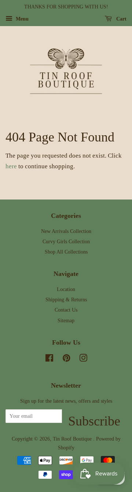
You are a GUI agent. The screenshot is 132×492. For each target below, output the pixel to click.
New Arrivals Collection (66, 231)
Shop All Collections (66, 252)
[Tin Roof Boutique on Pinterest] (66, 359)
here (11, 166)
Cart (120, 19)
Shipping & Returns (66, 299)
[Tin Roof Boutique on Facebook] (49, 359)
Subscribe (94, 418)
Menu (21, 19)
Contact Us (66, 310)
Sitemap (66, 320)
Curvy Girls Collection (66, 241)
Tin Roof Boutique (73, 439)
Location (66, 289)
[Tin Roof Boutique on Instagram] (83, 359)
